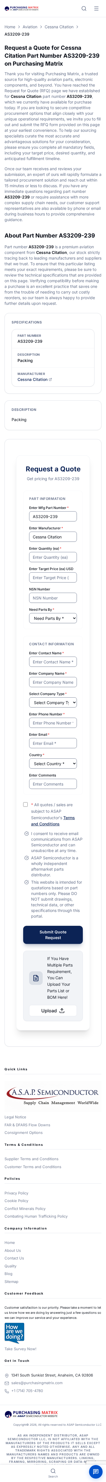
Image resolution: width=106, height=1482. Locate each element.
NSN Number (39, 589)
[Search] (84, 8)
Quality (10, 1266)
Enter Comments (42, 775)
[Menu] (96, 8)
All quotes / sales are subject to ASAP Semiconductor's (53, 814)
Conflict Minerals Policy (25, 1208)
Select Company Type (48, 694)
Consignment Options (24, 1132)
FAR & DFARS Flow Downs (27, 1125)
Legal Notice (15, 1117)
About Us (13, 1250)
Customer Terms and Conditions (33, 1166)
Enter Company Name (48, 673)
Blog (8, 1273)
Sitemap (11, 1281)
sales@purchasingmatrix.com (36, 1382)
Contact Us (14, 1258)
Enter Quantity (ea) (45, 548)
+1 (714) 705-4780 (27, 1390)
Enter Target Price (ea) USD (51, 569)
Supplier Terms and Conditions (32, 1159)
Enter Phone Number (47, 714)
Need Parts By (41, 609)
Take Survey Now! (20, 1349)
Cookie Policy (16, 1200)
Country (36, 755)
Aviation (30, 26)
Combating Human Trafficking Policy (36, 1216)
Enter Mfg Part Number (49, 508)
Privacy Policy (16, 1193)
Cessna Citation (59, 26)
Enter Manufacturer (46, 528)
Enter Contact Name (46, 653)
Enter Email (39, 734)
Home (10, 26)
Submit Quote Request (53, 934)
